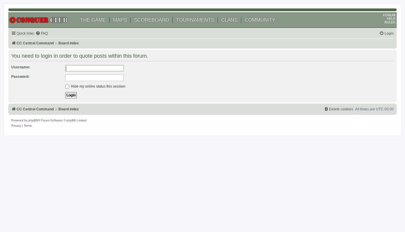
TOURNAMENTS (195, 20)
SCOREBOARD (151, 20)
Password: (20, 77)
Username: (20, 67)
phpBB (33, 120)
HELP (391, 18)
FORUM (389, 15)
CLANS (229, 20)
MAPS (120, 20)
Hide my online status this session (97, 86)
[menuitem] (42, 34)
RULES (390, 22)
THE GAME (93, 20)
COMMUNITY (260, 20)
